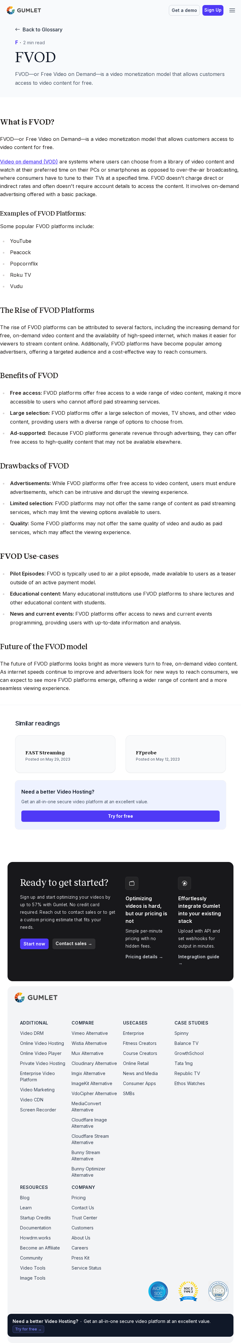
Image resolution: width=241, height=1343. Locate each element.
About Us (81, 1237)
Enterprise (133, 1033)
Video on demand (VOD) (29, 161)
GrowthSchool (189, 1053)
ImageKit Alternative (92, 1083)
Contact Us (83, 1207)
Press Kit (80, 1257)
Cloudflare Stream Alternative (90, 1139)
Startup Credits (35, 1217)
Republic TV (187, 1073)
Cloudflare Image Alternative (89, 1123)
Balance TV (186, 1043)
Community (31, 1257)
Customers (83, 1227)
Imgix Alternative (88, 1073)
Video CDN (31, 1099)
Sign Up (213, 10)
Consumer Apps (139, 1083)
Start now (34, 943)
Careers (80, 1247)
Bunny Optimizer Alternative (88, 1172)
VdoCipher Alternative (94, 1093)
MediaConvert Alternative (86, 1106)
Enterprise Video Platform (37, 1076)
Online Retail (136, 1063)
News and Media (140, 1073)
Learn (26, 1207)
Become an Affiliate (40, 1247)
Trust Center (84, 1217)
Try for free (120, 816)
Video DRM (32, 1033)
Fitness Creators (140, 1043)
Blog (24, 1197)
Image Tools (33, 1278)
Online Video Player (41, 1053)
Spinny (181, 1033)
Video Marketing (37, 1089)
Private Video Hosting (42, 1063)
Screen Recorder (38, 1109)
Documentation (35, 1227)
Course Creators (140, 1053)
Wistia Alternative (89, 1043)
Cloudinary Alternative (94, 1063)
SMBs (129, 1093)
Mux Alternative (88, 1053)
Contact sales (74, 943)
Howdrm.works (35, 1237)
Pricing (79, 1197)
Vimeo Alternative (90, 1033)
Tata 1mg (183, 1063)
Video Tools (33, 1268)
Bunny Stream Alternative (86, 1155)
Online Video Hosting (42, 1043)
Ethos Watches (189, 1083)
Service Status (86, 1268)
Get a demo (184, 10)
